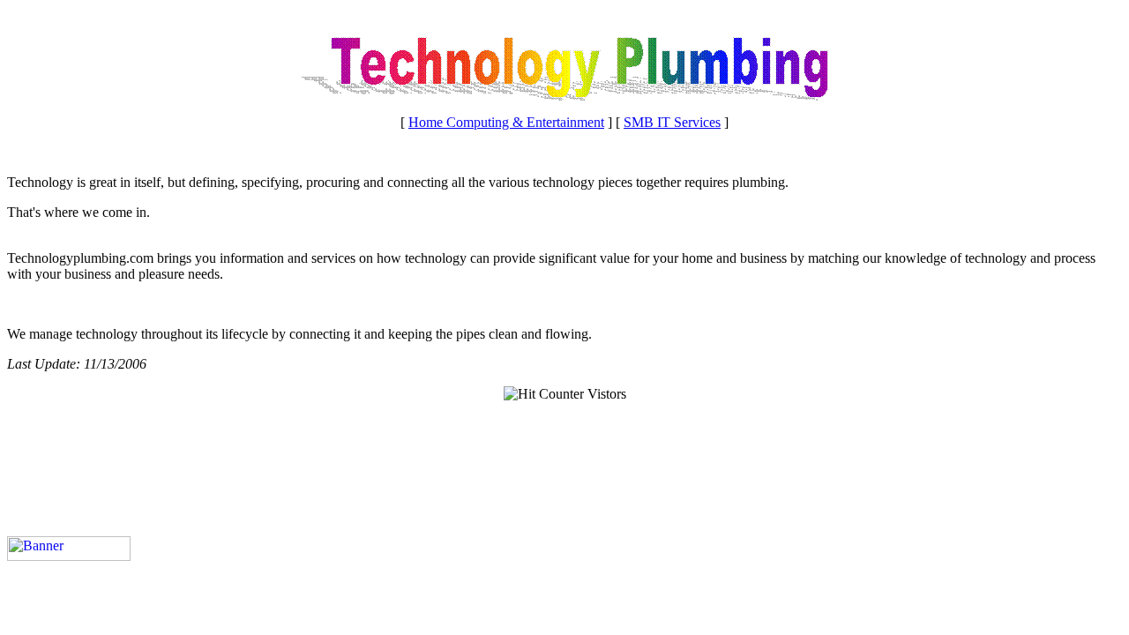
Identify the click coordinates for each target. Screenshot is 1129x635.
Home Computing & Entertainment (506, 122)
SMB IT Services (672, 122)
